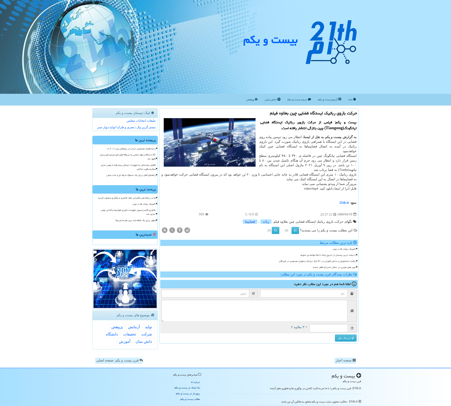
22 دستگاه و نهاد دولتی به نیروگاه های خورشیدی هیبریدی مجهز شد (128, 156)
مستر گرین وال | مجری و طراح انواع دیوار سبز (126, 127)
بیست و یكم (270, 40)
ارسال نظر (344, 338)
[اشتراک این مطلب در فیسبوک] (179, 230)
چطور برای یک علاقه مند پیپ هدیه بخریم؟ (135, 220)
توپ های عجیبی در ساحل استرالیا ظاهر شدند (334, 267)
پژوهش (250, 99)
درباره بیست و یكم (298, 99)
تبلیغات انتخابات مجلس (141, 120)
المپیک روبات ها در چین (344, 249)
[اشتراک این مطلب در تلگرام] (187, 230)
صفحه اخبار (344, 360)
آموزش (124, 341)
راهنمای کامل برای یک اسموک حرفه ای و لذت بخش (131, 175)
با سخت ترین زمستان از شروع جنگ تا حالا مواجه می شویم (328, 255)
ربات (266, 221)
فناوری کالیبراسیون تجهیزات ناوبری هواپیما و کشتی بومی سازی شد (128, 212)
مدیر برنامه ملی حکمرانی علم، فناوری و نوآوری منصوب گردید (127, 197)
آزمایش (134, 327)
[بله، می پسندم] (295, 230)
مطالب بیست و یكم (190, 399)
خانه (350, 99)
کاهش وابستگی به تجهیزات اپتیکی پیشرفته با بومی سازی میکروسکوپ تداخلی (128, 167)
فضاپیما (250, 221)
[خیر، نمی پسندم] (275, 230)
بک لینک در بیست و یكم (187, 387)
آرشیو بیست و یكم (328, 99)
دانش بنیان (271, 99)
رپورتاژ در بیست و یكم (188, 393)
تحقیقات (129, 334)
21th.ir (344, 202)
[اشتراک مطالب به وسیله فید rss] (164, 230)
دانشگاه (112, 334)
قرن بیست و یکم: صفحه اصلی (118, 360)
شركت (146, 334)
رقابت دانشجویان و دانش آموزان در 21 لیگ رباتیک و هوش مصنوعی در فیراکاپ (317, 261)
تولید (148, 327)
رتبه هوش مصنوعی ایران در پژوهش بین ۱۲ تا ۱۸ (131, 148)
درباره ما (195, 382)
